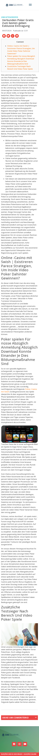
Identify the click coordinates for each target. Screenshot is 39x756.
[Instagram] (19, 744)
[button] (4, 36)
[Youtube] (25, 744)
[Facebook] (14, 744)
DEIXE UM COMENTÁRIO (15, 717)
